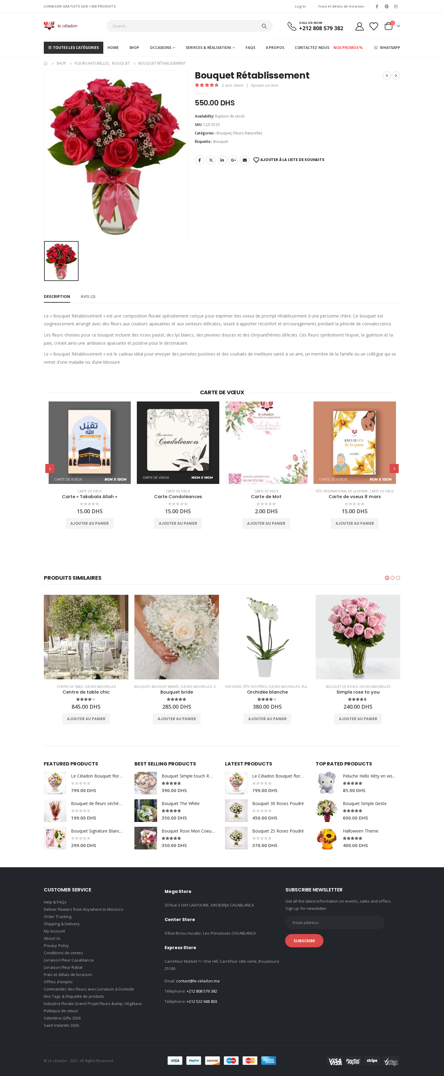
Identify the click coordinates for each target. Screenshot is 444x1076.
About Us (52, 938)
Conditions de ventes (63, 952)
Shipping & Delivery (62, 923)
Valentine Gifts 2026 (62, 1018)
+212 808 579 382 (202, 991)
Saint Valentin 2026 (61, 1025)
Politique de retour (61, 1010)
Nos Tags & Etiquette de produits (74, 996)
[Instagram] (396, 6)
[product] (89, 442)
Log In (300, 6)
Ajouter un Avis (264, 85)
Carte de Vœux (89, 491)
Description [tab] (57, 296)
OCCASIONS (160, 47)
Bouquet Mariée (74, 687)
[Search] (264, 26)
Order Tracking (57, 916)
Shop (134, 47)
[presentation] (49, 468)
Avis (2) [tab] (88, 296)
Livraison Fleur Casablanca (69, 960)
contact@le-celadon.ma (197, 981)
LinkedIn (222, 160)
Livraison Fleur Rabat (63, 967)
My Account (54, 931)
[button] (387, 577)
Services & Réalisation (208, 47)
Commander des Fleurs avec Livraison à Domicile (89, 989)
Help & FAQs (55, 902)
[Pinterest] (387, 6)
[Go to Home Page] (46, 63)
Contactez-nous (312, 47)
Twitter (211, 160)
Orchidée (142, 687)
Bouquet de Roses (251, 687)
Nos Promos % (348, 47)
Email (244, 160)
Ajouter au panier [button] (89, 523)
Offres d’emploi (58, 981)
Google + (233, 160)
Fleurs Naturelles (247, 133)
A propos (275, 47)
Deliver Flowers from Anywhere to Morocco (83, 909)
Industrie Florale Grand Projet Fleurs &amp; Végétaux (93, 1003)
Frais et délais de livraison (341, 6)
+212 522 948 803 (202, 1001)
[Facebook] (377, 6)
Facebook (199, 160)
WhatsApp (389, 47)
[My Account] (359, 26)
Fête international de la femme (253, 491)
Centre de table (342, 687)
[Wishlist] (373, 26)
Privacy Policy (56, 945)
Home (113, 47)
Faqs (250, 47)
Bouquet (224, 133)
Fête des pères (164, 687)
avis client (232, 85)
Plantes (217, 687)
